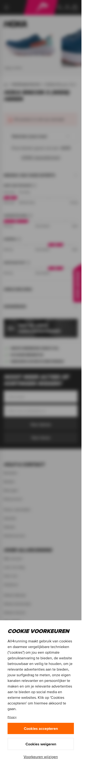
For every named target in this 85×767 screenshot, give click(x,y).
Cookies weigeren (41, 744)
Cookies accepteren (41, 728)
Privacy (12, 717)
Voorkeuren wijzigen (41, 757)
